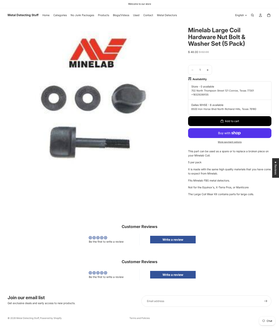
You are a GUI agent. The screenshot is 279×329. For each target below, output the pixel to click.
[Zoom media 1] (93, 100)
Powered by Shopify (51, 318)
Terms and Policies (139, 318)
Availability (199, 79)
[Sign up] (266, 301)
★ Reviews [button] (275, 168)
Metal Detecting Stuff (27, 318)
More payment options (230, 142)
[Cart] (269, 15)
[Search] (252, 15)
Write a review (172, 239)
